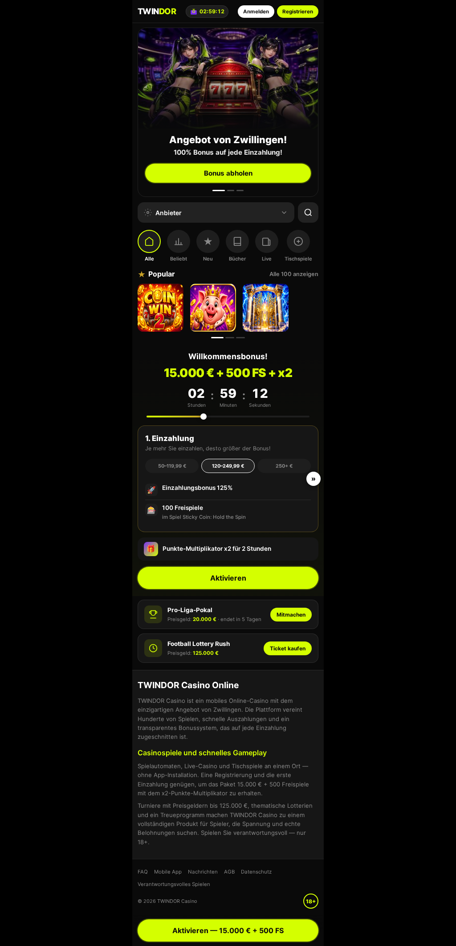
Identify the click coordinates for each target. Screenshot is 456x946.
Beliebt (178, 259)
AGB (229, 872)
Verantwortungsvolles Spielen (174, 884)
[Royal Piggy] (214, 308)
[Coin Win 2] (162, 308)
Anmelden (256, 11)
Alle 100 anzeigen (293, 274)
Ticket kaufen (287, 648)
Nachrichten (203, 872)
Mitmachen (291, 614)
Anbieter (168, 212)
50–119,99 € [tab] (172, 466)
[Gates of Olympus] (267, 308)
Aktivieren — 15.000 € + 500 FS (228, 930)
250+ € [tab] (284, 466)
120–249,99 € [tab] (228, 466)
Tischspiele (298, 259)
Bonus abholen (228, 173)
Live (267, 259)
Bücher (237, 259)
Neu (208, 259)
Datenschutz (256, 872)
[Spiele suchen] (308, 212)
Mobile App (168, 872)
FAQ (143, 872)
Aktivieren (228, 577)
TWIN (157, 11)
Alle (149, 259)
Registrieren (297, 11)
